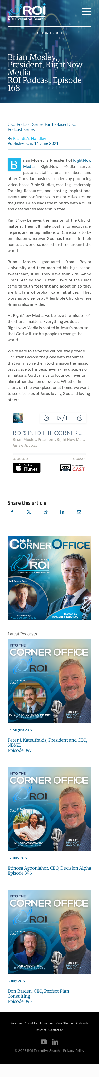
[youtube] (44, 1042)
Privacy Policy (73, 1051)
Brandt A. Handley (29, 138)
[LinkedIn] (62, 517)
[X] (29, 517)
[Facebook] (12, 517)
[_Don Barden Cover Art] (49, 891)
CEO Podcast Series (26, 124)
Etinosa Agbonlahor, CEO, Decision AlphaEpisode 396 (49, 870)
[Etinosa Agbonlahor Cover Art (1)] (49, 768)
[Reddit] (45, 517)
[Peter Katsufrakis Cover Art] (49, 640)
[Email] (79, 517)
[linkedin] (55, 1042)
